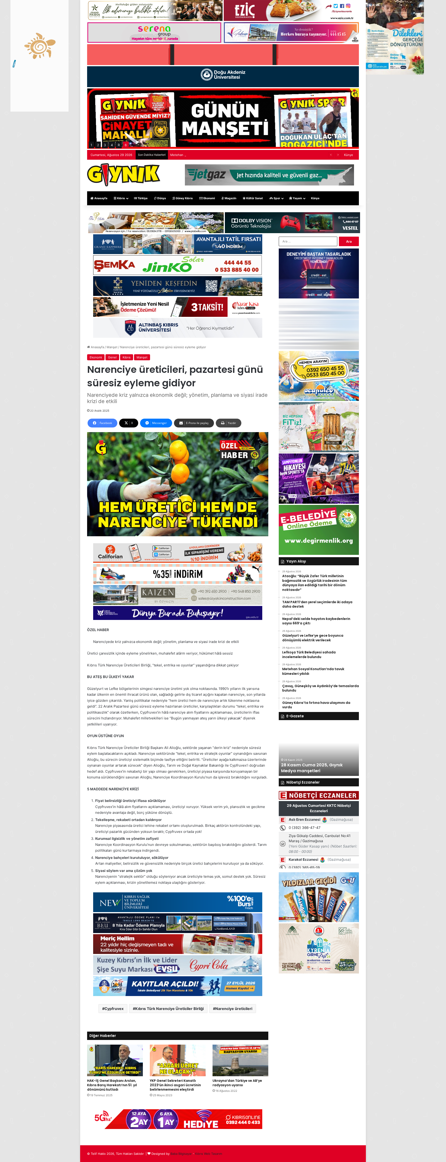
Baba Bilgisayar (181, 1153)
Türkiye (142, 198)
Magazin (230, 198)
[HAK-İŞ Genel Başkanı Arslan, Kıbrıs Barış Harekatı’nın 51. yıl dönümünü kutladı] (115, 1060)
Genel (112, 357)
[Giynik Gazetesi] (123, 174)
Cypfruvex (114, 1008)
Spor (276, 198)
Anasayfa (100, 198)
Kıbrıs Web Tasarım (208, 1153)
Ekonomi (209, 198)
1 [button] (91, 145)
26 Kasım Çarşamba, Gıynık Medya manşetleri (311, 768)
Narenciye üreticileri (233, 1008)
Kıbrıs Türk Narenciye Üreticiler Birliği (169, 1008)
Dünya (161, 198)
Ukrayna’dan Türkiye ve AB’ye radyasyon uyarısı (237, 1082)
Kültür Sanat (254, 198)
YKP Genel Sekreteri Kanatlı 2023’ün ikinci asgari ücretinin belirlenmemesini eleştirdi (175, 1085)
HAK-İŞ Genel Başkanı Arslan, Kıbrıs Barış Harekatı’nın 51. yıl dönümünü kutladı (112, 1085)
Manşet (112, 347)
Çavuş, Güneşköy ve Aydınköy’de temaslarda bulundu (208, 155)
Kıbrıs (120, 198)
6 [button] (126, 145)
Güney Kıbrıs (184, 198)
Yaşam (297, 198)
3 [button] (105, 145)
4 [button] (112, 145)
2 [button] (98, 145)
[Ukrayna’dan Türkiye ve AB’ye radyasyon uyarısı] (240, 1060)
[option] (319, 750)
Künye (348, 155)
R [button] (119, 145)
